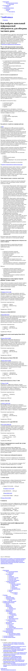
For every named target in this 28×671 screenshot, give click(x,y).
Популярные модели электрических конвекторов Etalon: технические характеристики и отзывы (15, 654)
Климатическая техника (8, 602)
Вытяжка (5, 595)
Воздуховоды (12, 11)
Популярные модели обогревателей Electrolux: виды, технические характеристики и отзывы (14, 661)
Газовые (11, 612)
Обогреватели (9, 611)
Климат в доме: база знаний (9, 601)
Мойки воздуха (9, 610)
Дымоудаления (14, 585)
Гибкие (15, 593)
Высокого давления (16, 583)
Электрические (12, 608)
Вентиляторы (12, 582)
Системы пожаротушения (9, 637)
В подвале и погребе (13, 577)
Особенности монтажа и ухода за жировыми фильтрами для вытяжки (14, 647)
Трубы (7, 10)
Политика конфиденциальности (8, 669)
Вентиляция (6, 1)
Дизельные (11, 626)
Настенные (14, 614)
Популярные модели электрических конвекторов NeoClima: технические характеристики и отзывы (13, 562)
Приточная (11, 4)
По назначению (6, 5)
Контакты (5, 20)
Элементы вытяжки (10, 598)
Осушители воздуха (10, 619)
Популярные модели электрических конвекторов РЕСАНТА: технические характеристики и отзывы (12, 657)
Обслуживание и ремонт (14, 633)
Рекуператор (9, 622)
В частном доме (12, 579)
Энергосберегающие (13, 618)
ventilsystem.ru (4, 668)
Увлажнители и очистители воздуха (14, 628)
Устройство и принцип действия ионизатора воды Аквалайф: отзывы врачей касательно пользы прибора (14, 650)
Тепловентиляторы (15, 588)
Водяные (11, 607)
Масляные (11, 617)
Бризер (7, 603)
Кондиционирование (8, 631)
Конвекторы (9, 606)
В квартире (11, 576)
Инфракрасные (12, 613)
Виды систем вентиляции (12, 3)
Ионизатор (8, 605)
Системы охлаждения (8, 636)
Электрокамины (10, 629)
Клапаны (8, 9)
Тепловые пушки (10, 623)
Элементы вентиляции (8, 7)
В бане (7, 6)
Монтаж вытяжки (10, 597)
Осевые (13, 586)
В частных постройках (14, 580)
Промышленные (12, 621)
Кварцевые (11, 616)
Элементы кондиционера (14, 634)
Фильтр (10, 600)
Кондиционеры (9, 632)
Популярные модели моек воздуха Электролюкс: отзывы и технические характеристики (13, 644)
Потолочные (14, 587)
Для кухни (8, 596)
